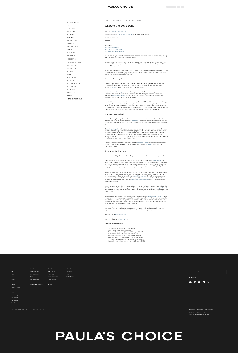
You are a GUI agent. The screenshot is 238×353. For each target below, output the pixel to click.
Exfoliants (71, 53)
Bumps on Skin (72, 40)
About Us (32, 269)
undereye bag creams (118, 95)
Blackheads (71, 31)
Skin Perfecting (15, 297)
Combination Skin (73, 47)
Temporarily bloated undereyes (114, 92)
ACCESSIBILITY (200, 309)
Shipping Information (53, 276)
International (69, 271)
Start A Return (51, 271)
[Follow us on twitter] (195, 282)
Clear (13, 276)
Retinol (69, 74)
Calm (13, 274)
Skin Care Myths (72, 87)
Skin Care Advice (73, 22)
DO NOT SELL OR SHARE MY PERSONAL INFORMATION (199, 314)
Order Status (51, 269)
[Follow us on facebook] (204, 282)
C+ (12, 271)
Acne (68, 25)
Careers (31, 276)
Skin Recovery (15, 300)
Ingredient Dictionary (75, 99)
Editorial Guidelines (34, 279)
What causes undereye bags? (113, 49)
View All (13, 302)
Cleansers (70, 44)
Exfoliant (13, 284)
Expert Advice (110, 20)
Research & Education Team (36, 284)
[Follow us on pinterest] (199, 282)
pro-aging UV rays (142, 143)
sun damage (135, 121)
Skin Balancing (15, 295)
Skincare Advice (123, 20)
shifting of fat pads (112, 129)
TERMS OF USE (192, 309)
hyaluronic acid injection (154, 196)
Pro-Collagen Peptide (16, 289)
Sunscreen (71, 93)
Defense (13, 282)
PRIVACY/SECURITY (209, 309)
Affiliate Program (70, 269)
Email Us (50, 284)
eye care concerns (120, 214)
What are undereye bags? (112, 47)
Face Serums (71, 59)
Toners (69, 96)
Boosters (70, 37)
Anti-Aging (70, 28)
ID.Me (67, 274)
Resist (13, 292)
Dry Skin (69, 50)
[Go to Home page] (120, 7)
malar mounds (157, 160)
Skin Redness (71, 90)
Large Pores (71, 65)
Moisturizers (71, 68)
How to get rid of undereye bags (114, 51)
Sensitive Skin (71, 77)
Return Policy (51, 274)
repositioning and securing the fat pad (155, 188)
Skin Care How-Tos (73, 83)
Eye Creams (71, 56)
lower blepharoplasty (140, 176)
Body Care (70, 34)
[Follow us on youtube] (190, 282)
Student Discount (70, 276)
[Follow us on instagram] (208, 282)
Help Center (51, 282)
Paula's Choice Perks (34, 282)
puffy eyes (114, 87)
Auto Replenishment (34, 274)
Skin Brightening (73, 80)
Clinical (13, 279)
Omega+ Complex (16, 287)
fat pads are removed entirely (140, 180)
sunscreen (148, 144)
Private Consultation (52, 279)
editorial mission (122, 219)
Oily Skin (70, 71)
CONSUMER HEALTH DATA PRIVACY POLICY (197, 312)
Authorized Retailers (34, 271)
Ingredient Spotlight (74, 62)
